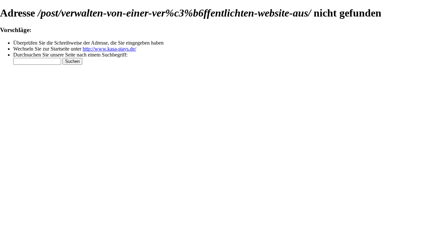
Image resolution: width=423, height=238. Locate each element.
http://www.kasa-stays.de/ (109, 49)
